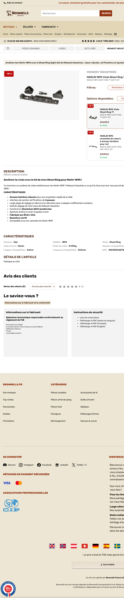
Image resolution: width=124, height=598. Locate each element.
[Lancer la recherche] (106, 13)
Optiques (98, 34)
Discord (11, 465)
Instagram (29, 465)
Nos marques (9, 392)
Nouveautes (9, 407)
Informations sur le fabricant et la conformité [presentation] (27, 303)
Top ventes (8, 399)
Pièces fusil (47, 34)
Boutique (8, 27)
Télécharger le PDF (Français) (93, 323)
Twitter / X (82, 465)
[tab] (27, 303)
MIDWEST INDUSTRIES (101, 72)
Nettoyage (108, 34)
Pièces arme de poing (32, 34)
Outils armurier (87, 399)
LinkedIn (64, 465)
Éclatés (28, 27)
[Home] (7, 48)
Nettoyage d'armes (89, 414)
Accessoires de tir (89, 392)
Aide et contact (14, 3)
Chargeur (58, 34)
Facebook (47, 465)
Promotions (8, 421)
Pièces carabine (16, 34)
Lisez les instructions (89, 317)
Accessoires (81, 34)
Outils (90, 34)
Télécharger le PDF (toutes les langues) (97, 320)
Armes (5, 34)
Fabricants (49, 27)
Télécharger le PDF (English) (92, 326)
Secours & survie (88, 421)
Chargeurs (56, 414)
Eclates (6, 414)
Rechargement (69, 34)
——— (115, 33)
